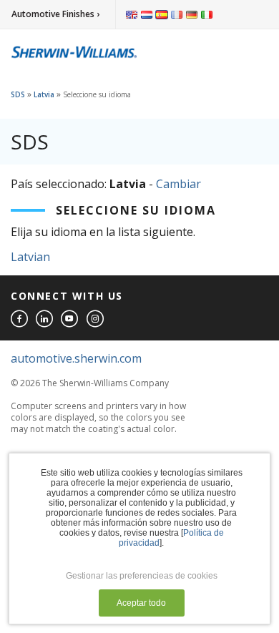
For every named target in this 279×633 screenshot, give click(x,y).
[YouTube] (70, 319)
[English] (131, 14)
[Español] (161, 14)
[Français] (176, 14)
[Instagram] (96, 319)
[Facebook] (20, 319)
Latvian (30, 257)
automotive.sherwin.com (76, 358)
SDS (18, 94)
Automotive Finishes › (55, 14)
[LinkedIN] (45, 319)
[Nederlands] (146, 14)
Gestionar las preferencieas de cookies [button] (141, 576)
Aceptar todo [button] (141, 603)
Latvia (44, 94)
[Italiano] (206, 14)
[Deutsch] (191, 14)
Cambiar (178, 184)
